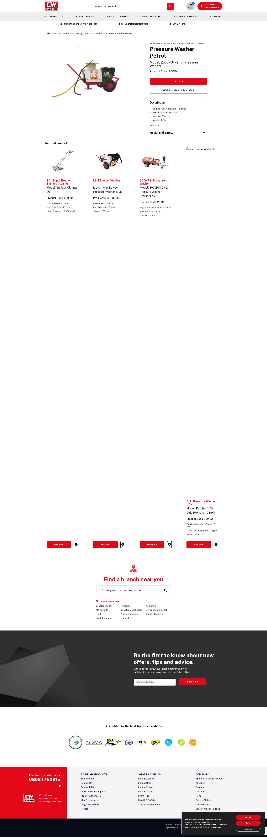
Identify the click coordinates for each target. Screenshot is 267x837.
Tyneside (126, 606)
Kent (98, 614)
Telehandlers (87, 778)
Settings (248, 829)
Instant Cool (144, 783)
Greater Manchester (131, 610)
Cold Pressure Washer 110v (201, 503)
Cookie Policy (203, 804)
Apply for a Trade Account (209, 778)
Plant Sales (85, 16)
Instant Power (145, 787)
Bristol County (103, 618)
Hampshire (126, 618)
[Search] (170, 6)
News (198, 796)
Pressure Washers (94, 33)
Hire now (178, 81)
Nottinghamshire (130, 614)
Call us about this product (180, 90)
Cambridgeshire (154, 614)
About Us (200, 783)
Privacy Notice (203, 800)
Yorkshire (151, 606)
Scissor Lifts (87, 787)
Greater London (104, 606)
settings (216, 827)
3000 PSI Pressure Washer (152, 182)
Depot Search (150, 16)
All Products (54, 16)
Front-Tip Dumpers (91, 796)
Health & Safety (146, 800)
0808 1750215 (44, 779)
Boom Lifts (86, 783)
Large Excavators (90, 804)
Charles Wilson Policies (208, 809)
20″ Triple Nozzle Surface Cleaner (58, 182)
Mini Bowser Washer (106, 180)
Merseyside (102, 610)
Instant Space (145, 791)
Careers (200, 787)
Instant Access (146, 778)
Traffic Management (149, 804)
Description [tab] (157, 102)
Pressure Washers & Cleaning (67, 33)
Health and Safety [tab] (161, 132)
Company (216, 16)
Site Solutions (117, 16)
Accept (248, 817)
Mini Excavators (89, 800)
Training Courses (185, 16)
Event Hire (143, 796)
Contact (200, 791)
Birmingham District (156, 610)
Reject (248, 823)
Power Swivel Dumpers (93, 791)
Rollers (84, 809)
